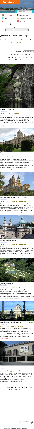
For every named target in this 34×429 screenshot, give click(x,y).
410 (27, 57)
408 (20, 57)
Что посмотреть (9, 15)
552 (20, 59)
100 (11, 55)
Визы (6, 18)
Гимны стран (8, 21)
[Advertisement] (17, 405)
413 (12, 59)
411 (31, 57)
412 (9, 59)
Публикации (22, 21)
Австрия (2, 113)
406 (12, 57)
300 (18, 55)
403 (26, 55)
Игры (13, 23)
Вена (8, 113)
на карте (31, 109)
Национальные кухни (25, 18)
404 (29, 55)
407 (16, 57)
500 (16, 59)
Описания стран (23, 15)
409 (23, 57)
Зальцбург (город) (12, 201)
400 (22, 55)
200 (14, 55)
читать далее (11, 169)
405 (9, 57)
